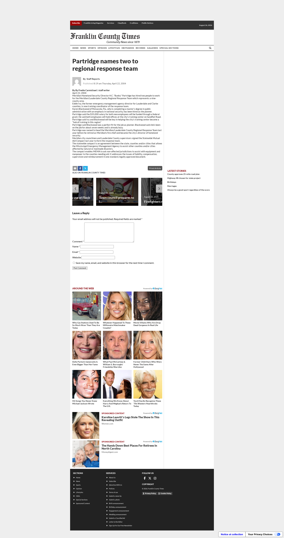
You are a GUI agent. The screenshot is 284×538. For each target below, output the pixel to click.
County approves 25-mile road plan (183, 174)
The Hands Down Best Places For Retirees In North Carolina (129, 448)
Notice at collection (232, 534)
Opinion (102, 48)
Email (75, 251)
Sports (92, 48)
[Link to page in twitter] (85, 168)
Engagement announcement (119, 511)
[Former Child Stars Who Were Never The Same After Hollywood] (147, 345)
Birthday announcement (117, 507)
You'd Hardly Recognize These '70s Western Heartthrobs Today (147, 403)
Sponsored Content (83, 503)
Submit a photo (114, 500)
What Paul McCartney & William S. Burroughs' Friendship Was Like (114, 364)
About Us (112, 477)
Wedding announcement (117, 514)
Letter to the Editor (115, 522)
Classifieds (122, 23)
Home (75, 48)
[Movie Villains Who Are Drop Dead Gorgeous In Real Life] (147, 306)
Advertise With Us (115, 485)
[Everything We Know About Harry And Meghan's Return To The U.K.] (117, 384)
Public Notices (147, 23)
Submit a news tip (115, 496)
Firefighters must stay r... (161, 201)
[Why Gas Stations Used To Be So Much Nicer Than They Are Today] (86, 306)
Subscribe (76, 23)
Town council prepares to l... (116, 199)
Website (76, 257)
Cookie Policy (165, 493)
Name (76, 246)
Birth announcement (116, 503)
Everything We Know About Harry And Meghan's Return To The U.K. (117, 403)
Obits (78, 496)
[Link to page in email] (75, 168)
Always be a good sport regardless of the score (188, 190)
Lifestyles (114, 48)
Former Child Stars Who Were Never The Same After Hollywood (147, 364)
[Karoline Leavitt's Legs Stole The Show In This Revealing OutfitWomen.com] (85, 425)
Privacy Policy (150, 493)
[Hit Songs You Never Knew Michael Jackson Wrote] (86, 384)
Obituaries (128, 48)
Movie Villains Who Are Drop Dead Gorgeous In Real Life (147, 324)
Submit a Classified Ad (117, 518)
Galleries (152, 48)
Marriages (172, 186)
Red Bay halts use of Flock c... (72, 199)
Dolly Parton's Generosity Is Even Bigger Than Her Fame (85, 363)
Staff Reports (93, 78)
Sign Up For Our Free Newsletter (120, 525)
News (83, 48)
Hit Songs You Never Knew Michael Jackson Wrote (84, 402)
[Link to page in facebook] (80, 168)
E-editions (134, 23)
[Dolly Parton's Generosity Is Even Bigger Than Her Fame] (86, 345)
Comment (78, 241)
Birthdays (171, 182)
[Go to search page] (210, 48)
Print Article (155, 168)
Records (140, 48)
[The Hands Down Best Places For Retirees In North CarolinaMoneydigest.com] (85, 453)
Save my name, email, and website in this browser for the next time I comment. (115, 262)
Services (110, 23)
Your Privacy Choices (260, 534)
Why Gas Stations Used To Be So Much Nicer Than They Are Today (86, 325)
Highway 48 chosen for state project (183, 178)
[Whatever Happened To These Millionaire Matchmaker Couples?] (117, 306)
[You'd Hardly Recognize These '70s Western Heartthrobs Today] (147, 384)
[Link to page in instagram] (155, 478)
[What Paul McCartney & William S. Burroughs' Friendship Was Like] (117, 345)
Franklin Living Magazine (93, 23)
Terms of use (113, 492)
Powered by (148, 288)
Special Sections (169, 48)
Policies (112, 489)
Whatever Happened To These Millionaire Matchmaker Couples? (116, 325)
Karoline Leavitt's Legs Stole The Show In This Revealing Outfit (130, 420)
